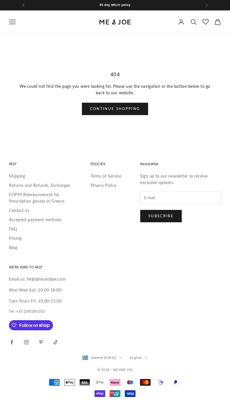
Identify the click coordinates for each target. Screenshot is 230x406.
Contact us (19, 210)
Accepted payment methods (35, 219)
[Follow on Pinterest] (41, 342)
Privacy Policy (103, 185)
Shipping (17, 176)
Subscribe (161, 216)
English (136, 357)
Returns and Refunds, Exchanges (39, 185)
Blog (13, 247)
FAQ (13, 228)
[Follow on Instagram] (26, 342)
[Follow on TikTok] (55, 342)
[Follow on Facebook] (12, 342)
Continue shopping (115, 108)
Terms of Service (106, 176)
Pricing (15, 238)
